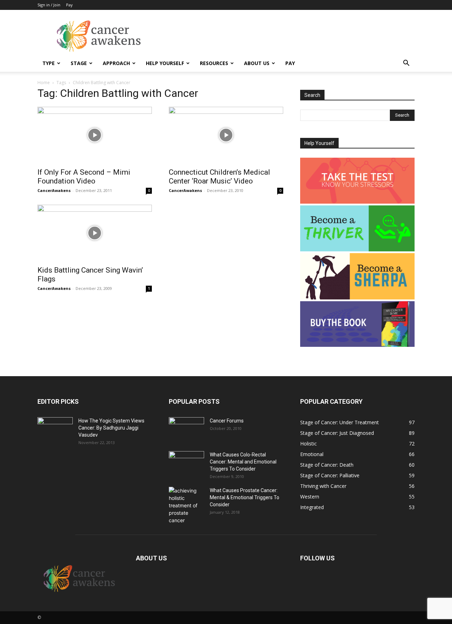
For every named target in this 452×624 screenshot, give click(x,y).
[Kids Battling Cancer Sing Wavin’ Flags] (94, 233)
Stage (79, 63)
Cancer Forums (227, 421)
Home (43, 83)
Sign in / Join (48, 4)
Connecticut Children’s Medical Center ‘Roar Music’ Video (219, 176)
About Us (256, 63)
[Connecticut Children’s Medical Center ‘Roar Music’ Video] (226, 135)
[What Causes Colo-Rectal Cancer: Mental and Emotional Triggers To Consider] (186, 463)
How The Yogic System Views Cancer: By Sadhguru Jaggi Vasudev (111, 428)
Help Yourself (165, 63)
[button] (406, 63)
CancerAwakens (54, 190)
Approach (116, 63)
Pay (69, 4)
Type (48, 63)
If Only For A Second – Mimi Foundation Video (83, 176)
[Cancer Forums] (186, 429)
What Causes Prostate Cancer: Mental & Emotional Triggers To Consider (244, 497)
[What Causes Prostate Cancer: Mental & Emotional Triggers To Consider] (186, 505)
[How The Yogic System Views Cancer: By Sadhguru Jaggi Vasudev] (55, 429)
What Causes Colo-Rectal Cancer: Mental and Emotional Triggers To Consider (243, 462)
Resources (214, 63)
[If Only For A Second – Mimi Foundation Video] (94, 135)
